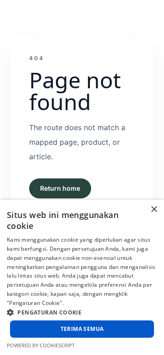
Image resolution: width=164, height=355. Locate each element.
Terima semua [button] (82, 329)
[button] (82, 312)
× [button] (153, 209)
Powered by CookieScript (41, 345)
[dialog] (82, 277)
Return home (60, 188)
